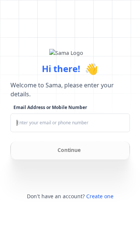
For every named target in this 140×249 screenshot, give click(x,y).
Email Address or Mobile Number (50, 108)
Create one (99, 196)
